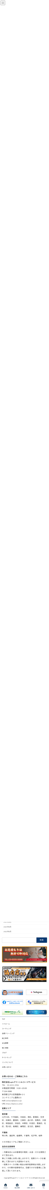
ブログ (4, 1053)
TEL (44, 1188)
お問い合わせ (6, 1067)
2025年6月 (7, 922)
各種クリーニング (8, 1033)
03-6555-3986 (13, 1085)
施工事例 (5, 1038)
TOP (3, 1019)
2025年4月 (7, 927)
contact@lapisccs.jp (13, 1101)
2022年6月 (7, 932)
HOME (6, 1188)
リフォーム (6, 1024)
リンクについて (7, 1062)
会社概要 (5, 1043)
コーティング (6, 1029)
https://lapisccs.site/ (14, 1104)
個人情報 (5, 1048)
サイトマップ (6, 1057)
